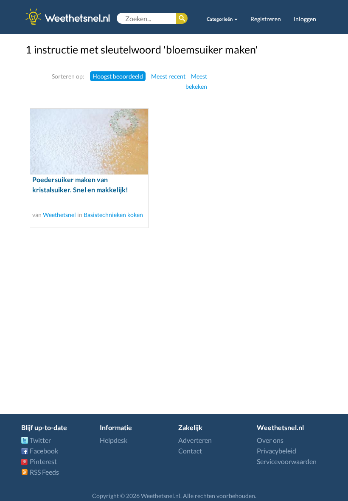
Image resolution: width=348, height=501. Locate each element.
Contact (190, 451)
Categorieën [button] (220, 19)
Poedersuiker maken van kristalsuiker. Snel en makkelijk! (80, 184)
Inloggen (305, 19)
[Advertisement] (298, 198)
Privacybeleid (276, 451)
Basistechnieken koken (113, 214)
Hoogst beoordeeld (118, 76)
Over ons (270, 440)
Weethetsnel (59, 214)
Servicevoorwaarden (287, 461)
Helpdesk (113, 440)
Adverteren (195, 440)
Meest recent (168, 76)
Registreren (265, 19)
